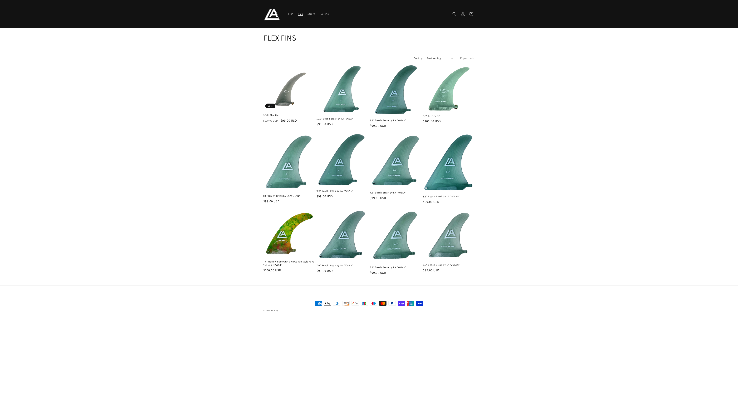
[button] (454, 14)
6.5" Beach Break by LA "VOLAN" (388, 267)
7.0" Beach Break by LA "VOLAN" (335, 265)
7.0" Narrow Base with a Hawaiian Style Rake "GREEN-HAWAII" (288, 263)
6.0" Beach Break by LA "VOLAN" (441, 264)
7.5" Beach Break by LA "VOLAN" (388, 192)
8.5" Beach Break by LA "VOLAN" (441, 196)
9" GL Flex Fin (270, 115)
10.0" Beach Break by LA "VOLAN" (336, 118)
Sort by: (418, 58)
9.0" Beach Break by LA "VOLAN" (335, 191)
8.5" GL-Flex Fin (431, 116)
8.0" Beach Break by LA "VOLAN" (281, 196)
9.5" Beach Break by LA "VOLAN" (388, 120)
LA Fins (274, 310)
